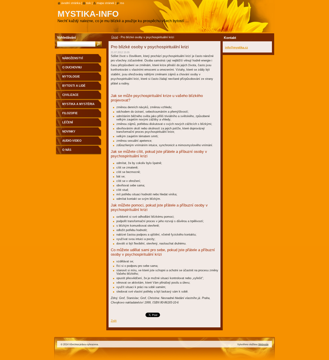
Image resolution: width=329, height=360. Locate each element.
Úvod (114, 37)
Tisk (88, 3)
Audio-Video (71, 140)
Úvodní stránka (70, 3)
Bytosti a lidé (73, 85)
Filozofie (70, 113)
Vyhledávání (66, 37)
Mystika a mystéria (78, 104)
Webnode (263, 344)
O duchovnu (72, 67)
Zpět (114, 320)
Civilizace (70, 95)
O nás (66, 150)
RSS (122, 3)
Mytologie (71, 76)
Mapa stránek (105, 3)
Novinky (68, 131)
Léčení (67, 122)
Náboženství (72, 58)
